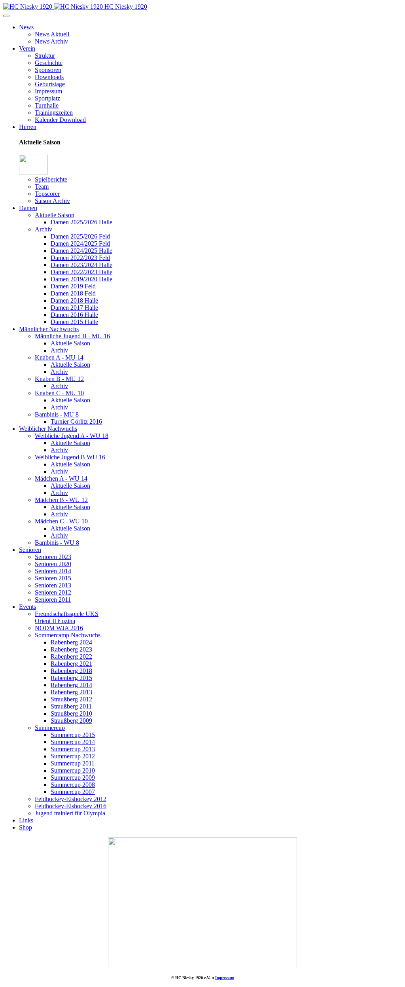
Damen (28, 208)
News (26, 27)
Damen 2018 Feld (73, 293)
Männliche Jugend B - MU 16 (72, 336)
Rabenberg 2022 (71, 656)
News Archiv (51, 41)
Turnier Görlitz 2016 (76, 421)
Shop (25, 827)
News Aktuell (52, 34)
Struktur (45, 55)
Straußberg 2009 (71, 720)
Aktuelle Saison (54, 215)
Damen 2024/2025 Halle (81, 250)
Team (42, 186)
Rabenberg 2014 (71, 685)
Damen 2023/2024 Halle (81, 264)
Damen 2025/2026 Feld (80, 236)
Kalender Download (60, 119)
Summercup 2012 (73, 756)
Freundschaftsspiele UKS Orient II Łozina (66, 617)
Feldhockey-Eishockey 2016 (70, 806)
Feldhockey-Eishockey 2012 (70, 799)
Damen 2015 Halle (74, 321)
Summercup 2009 (73, 777)
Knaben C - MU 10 (59, 393)
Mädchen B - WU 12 (61, 499)
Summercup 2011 (73, 763)
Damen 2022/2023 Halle (81, 272)
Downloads (49, 77)
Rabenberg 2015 (71, 677)
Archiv (43, 229)
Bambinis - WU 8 (57, 542)
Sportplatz (47, 98)
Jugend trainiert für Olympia (70, 813)
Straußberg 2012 (71, 699)
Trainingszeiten (54, 112)
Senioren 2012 (53, 592)
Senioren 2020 (53, 564)
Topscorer (47, 193)
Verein (27, 48)
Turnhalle (47, 105)
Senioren (30, 549)
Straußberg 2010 (71, 713)
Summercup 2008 (73, 784)
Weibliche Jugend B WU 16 (70, 457)
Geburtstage (50, 84)
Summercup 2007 (73, 791)
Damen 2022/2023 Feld (80, 257)
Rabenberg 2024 (71, 642)
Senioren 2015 (53, 578)
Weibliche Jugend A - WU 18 (71, 435)
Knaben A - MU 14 (59, 357)
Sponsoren (48, 69)
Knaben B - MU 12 (59, 378)
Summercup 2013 (73, 749)
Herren (27, 126)
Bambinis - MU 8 (57, 414)
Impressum (48, 91)
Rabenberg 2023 (71, 649)
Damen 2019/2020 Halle (81, 279)
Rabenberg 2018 (71, 670)
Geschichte (48, 62)
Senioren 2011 (53, 599)
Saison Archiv (52, 200)
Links (26, 820)
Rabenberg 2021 (71, 663)
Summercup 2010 (73, 770)
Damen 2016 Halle (74, 314)
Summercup (50, 727)
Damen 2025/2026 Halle (81, 222)
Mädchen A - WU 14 (61, 478)
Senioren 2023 (53, 556)
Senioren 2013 (53, 585)
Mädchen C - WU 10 (61, 521)
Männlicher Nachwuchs (49, 329)
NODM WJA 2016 (59, 628)
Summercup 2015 (73, 734)
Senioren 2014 (53, 571)
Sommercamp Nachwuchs (67, 635)
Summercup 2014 (73, 742)
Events (27, 606)
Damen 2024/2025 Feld (80, 243)
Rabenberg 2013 (71, 692)
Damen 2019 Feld (73, 286)
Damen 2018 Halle (74, 300)
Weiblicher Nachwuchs (48, 428)
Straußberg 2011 (71, 706)
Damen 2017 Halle (74, 307)
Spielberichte (51, 179)
